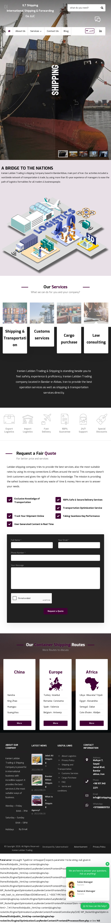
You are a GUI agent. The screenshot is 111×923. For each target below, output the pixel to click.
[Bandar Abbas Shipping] (37, 780)
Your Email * (63, 540)
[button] (15, 723)
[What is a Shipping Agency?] (37, 800)
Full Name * (16, 540)
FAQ (63, 782)
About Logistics (69, 756)
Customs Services (70, 773)
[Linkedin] (100, 31)
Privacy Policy (68, 760)
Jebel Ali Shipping (49, 759)
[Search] (102, 8)
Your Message (17, 565)
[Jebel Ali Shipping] (37, 759)
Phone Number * (18, 552)
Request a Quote (55, 611)
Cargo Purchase (69, 777)
